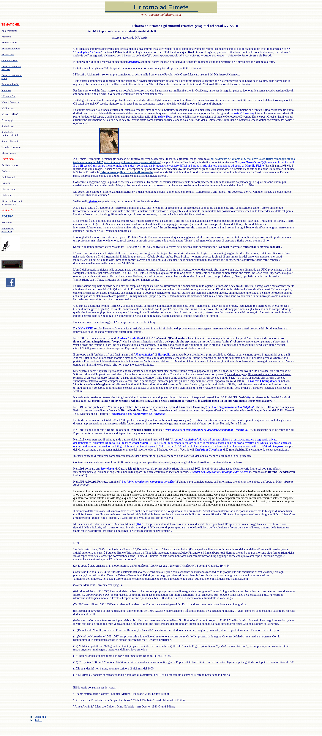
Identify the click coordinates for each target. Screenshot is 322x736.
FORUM (7, 216)
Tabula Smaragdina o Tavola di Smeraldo (126, 172)
